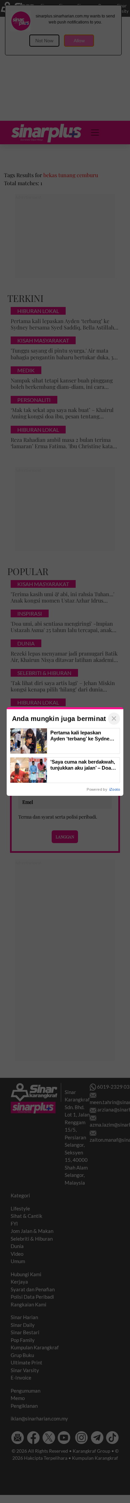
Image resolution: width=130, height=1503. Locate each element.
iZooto (114, 789)
